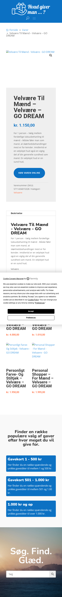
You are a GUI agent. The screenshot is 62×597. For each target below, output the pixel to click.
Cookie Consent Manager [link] (13, 278)
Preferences (31, 318)
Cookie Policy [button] (33, 300)
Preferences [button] (40, 303)
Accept (31, 311)
